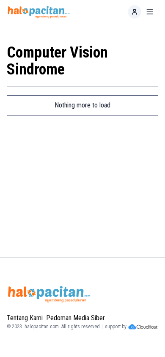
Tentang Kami (25, 318)
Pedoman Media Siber (75, 318)
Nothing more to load (82, 105)
